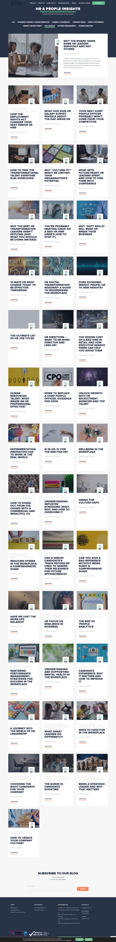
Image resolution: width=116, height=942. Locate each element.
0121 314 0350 (85, 913)
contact (98, 3)
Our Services (38, 905)
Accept (79, 939)
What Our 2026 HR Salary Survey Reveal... (69, 923)
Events (74, 3)
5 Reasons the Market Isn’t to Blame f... (68, 908)
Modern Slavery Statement (18, 912)
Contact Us (85, 905)
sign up (82, 889)
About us (41, 3)
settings (69, 940)
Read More (67, 72)
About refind (14, 908)
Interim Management (40, 908)
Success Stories (84, 3)
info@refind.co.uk (86, 908)
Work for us (51, 3)
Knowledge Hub (63, 3)
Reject (88, 939)
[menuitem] (32, 3)
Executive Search (39, 910)
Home (12, 905)
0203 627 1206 (85, 918)
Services (33, 3)
